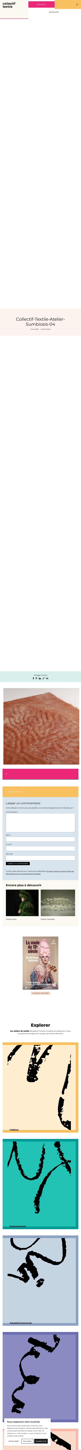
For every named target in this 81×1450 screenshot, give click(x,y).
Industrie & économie (21, 1323)
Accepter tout (41, 1441)
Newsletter (41, 4)
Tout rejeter (27, 1441)
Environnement (18, 1226)
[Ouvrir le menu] (77, 4)
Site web (9, 854)
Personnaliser (14, 1441)
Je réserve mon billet (40, 993)
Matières (14, 1129)
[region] (27, 1432)
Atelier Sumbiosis (15, 792)
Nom (8, 835)
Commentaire (12, 812)
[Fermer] (48, 1420)
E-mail (9, 844)
